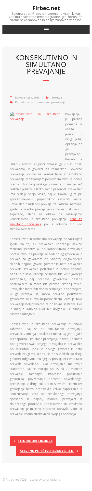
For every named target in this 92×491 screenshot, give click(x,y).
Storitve (57, 97)
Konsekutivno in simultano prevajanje (40, 102)
